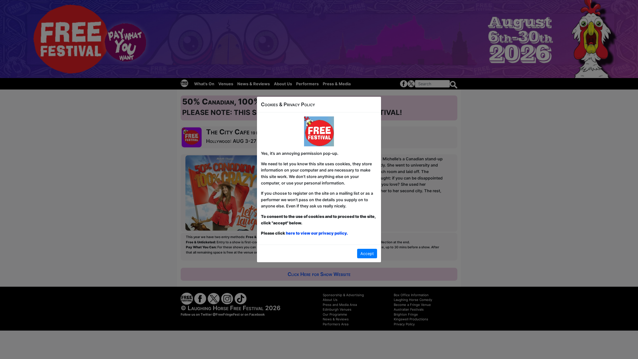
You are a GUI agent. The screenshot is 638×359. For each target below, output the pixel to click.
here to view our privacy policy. (317, 233)
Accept (367, 253)
